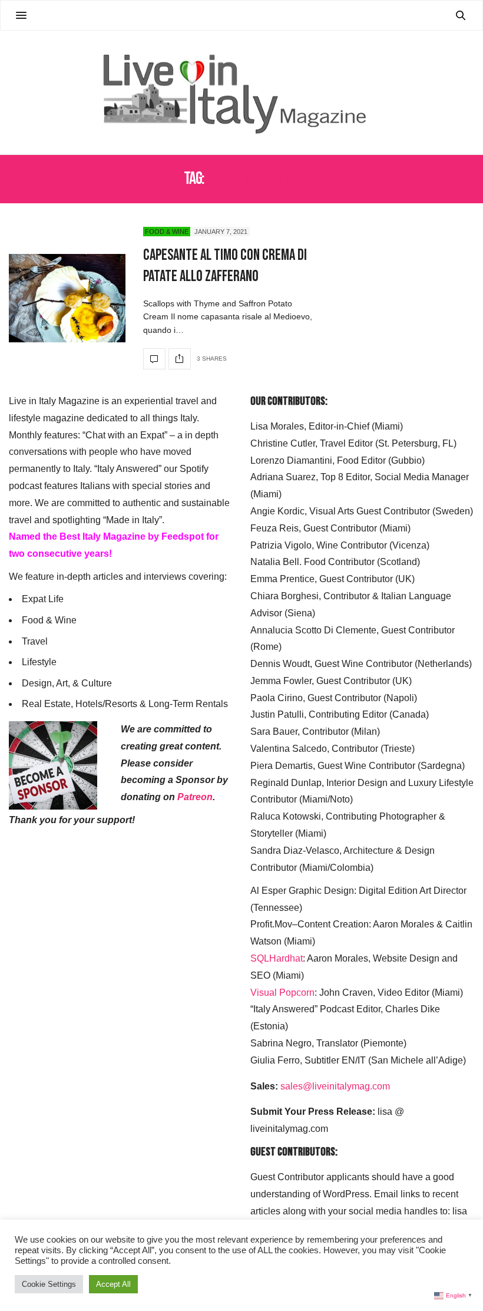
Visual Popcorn (282, 993)
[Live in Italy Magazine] (241, 92)
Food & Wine (166, 231)
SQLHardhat (276, 958)
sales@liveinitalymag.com (335, 1086)
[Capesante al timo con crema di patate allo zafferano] (67, 298)
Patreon (195, 797)
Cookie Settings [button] (49, 1284)
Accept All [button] (113, 1284)
